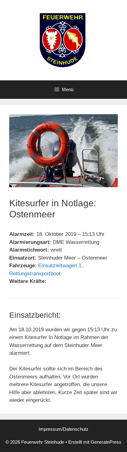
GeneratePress (106, 442)
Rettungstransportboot (34, 273)
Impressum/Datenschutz (63, 429)
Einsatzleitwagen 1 (59, 265)
